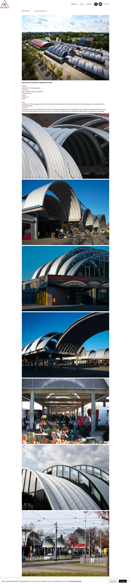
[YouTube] (100, 4)
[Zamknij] (129, 581)
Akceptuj (122, 581)
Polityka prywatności (75, 581)
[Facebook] (96, 4)
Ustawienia (113, 581)
